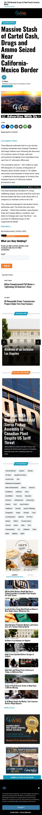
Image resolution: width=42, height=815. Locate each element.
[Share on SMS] (25, 127)
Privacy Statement (25, 812)
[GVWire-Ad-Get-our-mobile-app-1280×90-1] (21, 188)
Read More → (6, 226)
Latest (6, 345)
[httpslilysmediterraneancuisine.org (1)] (22, 571)
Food (39, 6)
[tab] (14, 575)
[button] (39, 788)
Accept (21, 807)
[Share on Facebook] (3, 127)
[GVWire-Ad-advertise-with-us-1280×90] (21, 117)
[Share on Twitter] (7, 127)
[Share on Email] (21, 127)
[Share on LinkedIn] (12, 127)
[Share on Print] (16, 127)
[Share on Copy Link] (29, 127)
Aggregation (9, 23)
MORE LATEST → (10, 708)
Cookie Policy (14, 812)
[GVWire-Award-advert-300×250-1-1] (22, 743)
